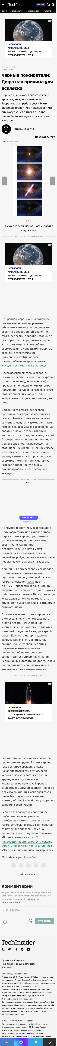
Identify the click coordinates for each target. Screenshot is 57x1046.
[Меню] (3, 4)
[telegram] (15, 949)
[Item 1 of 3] (28, 181)
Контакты (7, 967)
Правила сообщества (13, 960)
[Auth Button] (53, 4)
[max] (28, 949)
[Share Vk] (7, 1042)
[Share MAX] (21, 1042)
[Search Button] (48, 4)
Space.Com (30, 857)
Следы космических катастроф (24, 366)
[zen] (22, 949)
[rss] (3, 949)
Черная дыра (12, 141)
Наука (4, 67)
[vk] (9, 949)
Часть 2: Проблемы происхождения (27, 846)
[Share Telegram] (35, 1042)
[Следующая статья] (28, 930)
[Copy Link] (50, 1042)
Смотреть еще (28, 518)
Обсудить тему (47, 136)
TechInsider (18, 4)
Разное (12, 67)
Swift (30, 582)
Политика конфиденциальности (18, 964)
